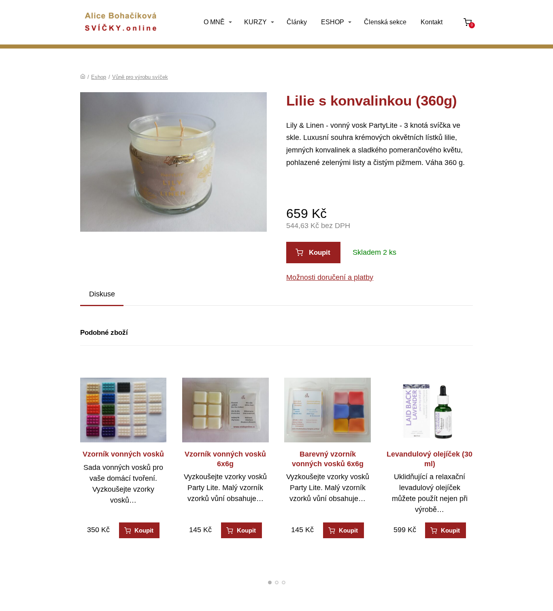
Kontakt (431, 22)
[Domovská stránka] (82, 77)
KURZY (255, 22)
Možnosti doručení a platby (329, 277)
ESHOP (332, 22)
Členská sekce (385, 22)
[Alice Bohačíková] (120, 22)
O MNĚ (214, 22)
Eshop (98, 77)
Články (297, 22)
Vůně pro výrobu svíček (140, 77)
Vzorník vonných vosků (123, 454)
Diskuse (102, 294)
